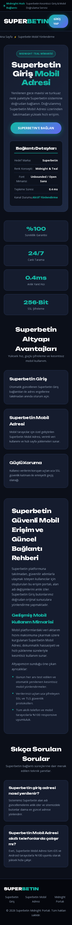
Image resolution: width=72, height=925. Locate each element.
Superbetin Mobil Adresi (35, 899)
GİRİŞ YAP (57, 21)
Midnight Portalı (60, 899)
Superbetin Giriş (11, 899)
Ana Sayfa (6, 37)
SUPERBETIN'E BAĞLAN (36, 128)
